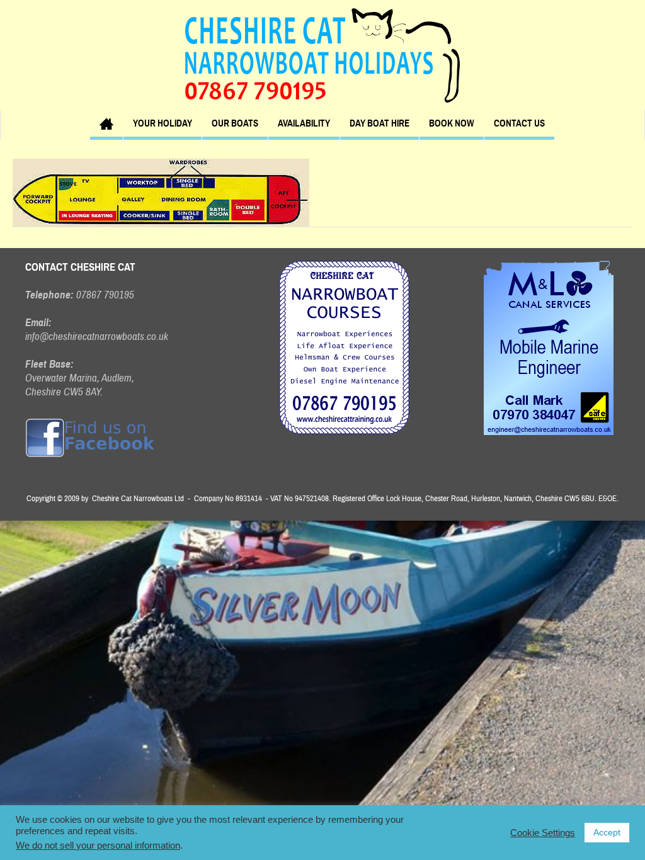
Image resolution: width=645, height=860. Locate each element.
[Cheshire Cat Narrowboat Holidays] (322, 55)
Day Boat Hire (379, 123)
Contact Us (519, 123)
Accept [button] (606, 832)
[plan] (161, 192)
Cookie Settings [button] (542, 833)
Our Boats (235, 123)
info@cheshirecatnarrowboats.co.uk (96, 336)
